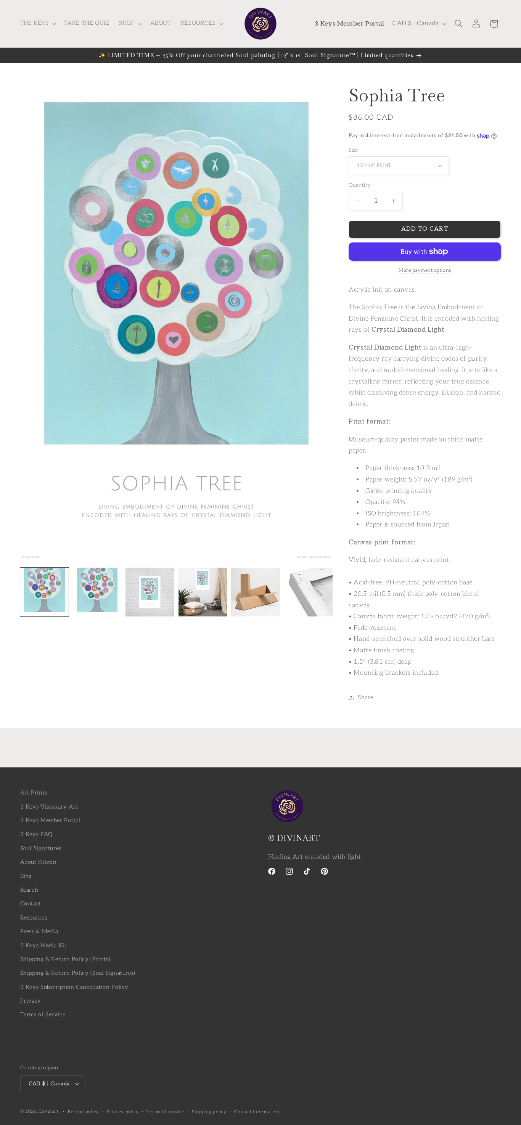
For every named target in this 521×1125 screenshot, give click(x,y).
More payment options (425, 270)
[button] (37, 23)
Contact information (256, 1111)
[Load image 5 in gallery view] (149, 592)
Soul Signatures (40, 848)
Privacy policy (123, 1111)
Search (29, 890)
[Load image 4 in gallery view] (97, 592)
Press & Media (39, 931)
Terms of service (165, 1111)
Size (353, 150)
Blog (26, 876)
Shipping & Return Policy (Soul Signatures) (77, 973)
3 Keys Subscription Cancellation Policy (74, 987)
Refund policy (83, 1111)
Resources (33, 917)
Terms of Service (43, 1014)
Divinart (48, 1111)
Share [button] (365, 697)
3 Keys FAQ (36, 834)
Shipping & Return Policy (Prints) (65, 959)
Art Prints (33, 793)
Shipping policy (209, 1111)
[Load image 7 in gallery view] (255, 592)
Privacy (30, 1001)
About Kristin (38, 862)
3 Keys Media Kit (43, 945)
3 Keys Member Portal (50, 820)
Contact (30, 903)
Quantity (359, 185)
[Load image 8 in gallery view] (308, 592)
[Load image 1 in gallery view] (44, 592)
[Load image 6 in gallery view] (202, 592)
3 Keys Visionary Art (49, 806)
